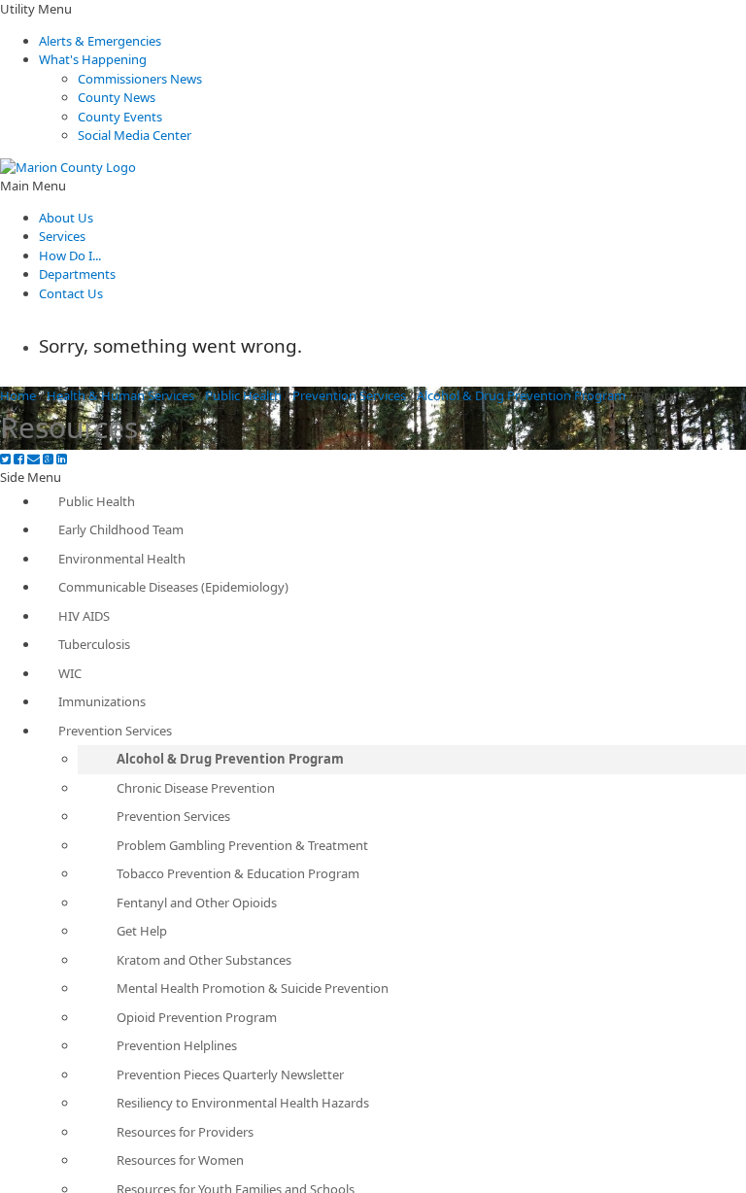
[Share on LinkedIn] (61, 459)
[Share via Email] (33, 459)
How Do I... (70, 255)
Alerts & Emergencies (100, 41)
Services (62, 236)
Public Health (243, 395)
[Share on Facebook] (19, 459)
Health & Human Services (120, 395)
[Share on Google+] (48, 459)
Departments (77, 274)
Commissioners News (140, 78)
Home (18, 395)
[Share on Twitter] (5, 459)
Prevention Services (349, 395)
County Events (120, 116)
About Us (66, 217)
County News (116, 97)
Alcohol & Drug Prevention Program (521, 395)
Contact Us (71, 293)
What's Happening (93, 59)
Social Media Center (134, 135)
